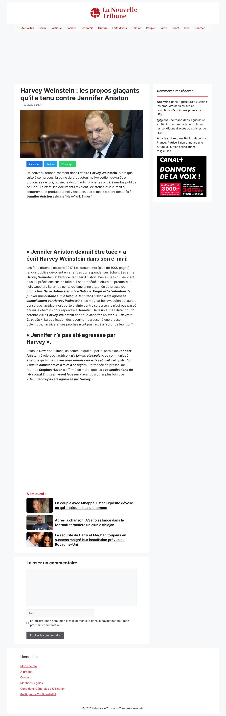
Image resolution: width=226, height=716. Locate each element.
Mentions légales (31, 683)
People (150, 28)
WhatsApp (67, 164)
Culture (103, 28)
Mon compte (28, 666)
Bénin (42, 28)
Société (71, 28)
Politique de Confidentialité (38, 694)
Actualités (27, 28)
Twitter (50, 164)
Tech (186, 28)
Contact (199, 28)
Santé (163, 28)
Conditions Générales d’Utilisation (42, 688)
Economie (87, 28)
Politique (56, 28)
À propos (26, 671)
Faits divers (119, 28)
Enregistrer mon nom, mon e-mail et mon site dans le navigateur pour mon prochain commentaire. (79, 623)
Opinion (136, 28)
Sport (175, 28)
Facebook (34, 164)
